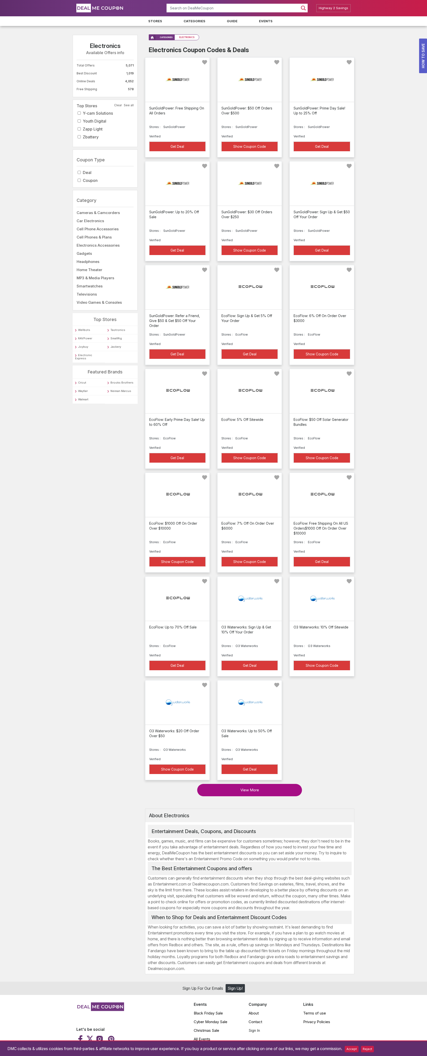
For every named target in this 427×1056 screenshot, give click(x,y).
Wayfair (83, 391)
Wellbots (84, 330)
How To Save (423, 55)
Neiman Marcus (120, 391)
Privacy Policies (316, 1021)
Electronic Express (83, 357)
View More (249, 790)
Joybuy (83, 347)
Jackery (115, 347)
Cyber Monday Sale (210, 1021)
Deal (87, 172)
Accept (351, 1049)
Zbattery (91, 136)
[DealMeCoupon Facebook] (80, 1039)
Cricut (82, 382)
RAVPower (85, 338)
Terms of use (314, 1013)
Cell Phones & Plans (94, 237)
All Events (202, 1039)
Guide (232, 21)
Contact (255, 1021)
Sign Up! (235, 988)
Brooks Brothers (121, 382)
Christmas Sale (206, 1030)
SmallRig (116, 338)
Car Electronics (90, 220)
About (254, 1013)
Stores (155, 21)
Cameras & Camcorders (98, 212)
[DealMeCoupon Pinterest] (110, 1039)
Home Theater (89, 269)
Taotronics (117, 330)
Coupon (90, 180)
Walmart (83, 399)
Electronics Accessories (98, 245)
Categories (194, 21)
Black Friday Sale (208, 1013)
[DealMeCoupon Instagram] (99, 1039)
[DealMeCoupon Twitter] (90, 1039)
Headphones (88, 261)
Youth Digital (94, 121)
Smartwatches (90, 286)
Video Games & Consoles (99, 302)
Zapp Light (93, 129)
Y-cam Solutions (98, 113)
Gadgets (84, 253)
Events (266, 21)
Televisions (87, 294)
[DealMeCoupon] (100, 1009)
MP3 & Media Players (95, 278)
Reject (367, 1049)
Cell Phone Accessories (98, 229)
